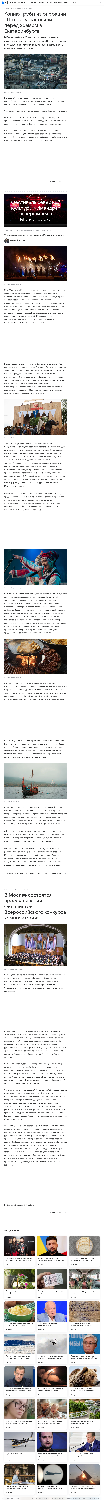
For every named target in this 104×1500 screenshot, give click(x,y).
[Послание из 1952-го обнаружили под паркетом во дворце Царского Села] (84, 1316)
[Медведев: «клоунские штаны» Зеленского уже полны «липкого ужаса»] (19, 1381)
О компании (9, 1498)
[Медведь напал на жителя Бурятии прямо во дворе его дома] (84, 1381)
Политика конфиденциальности (91, 1498)
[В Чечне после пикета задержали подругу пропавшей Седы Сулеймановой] (19, 1414)
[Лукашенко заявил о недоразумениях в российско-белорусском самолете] (19, 1447)
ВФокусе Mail (27, 230)
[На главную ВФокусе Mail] (10, 2)
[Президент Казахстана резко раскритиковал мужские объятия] (84, 1349)
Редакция (34, 1498)
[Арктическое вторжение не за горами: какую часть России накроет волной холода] (19, 1349)
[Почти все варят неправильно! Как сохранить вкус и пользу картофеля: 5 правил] (19, 1316)
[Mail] (3, 2)
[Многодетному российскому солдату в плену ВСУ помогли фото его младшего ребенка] (84, 1284)
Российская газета (28, 890)
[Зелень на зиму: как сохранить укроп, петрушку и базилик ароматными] (84, 1414)
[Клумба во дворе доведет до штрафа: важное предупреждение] (19, 1284)
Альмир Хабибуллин (18, 240)
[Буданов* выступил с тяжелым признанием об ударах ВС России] (52, 1447)
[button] (35, 72)
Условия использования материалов (50, 1498)
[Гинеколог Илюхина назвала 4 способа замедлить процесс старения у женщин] (19, 1479)
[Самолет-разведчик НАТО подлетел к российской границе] (52, 1479)
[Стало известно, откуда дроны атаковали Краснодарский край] (52, 1349)
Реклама (17, 1498)
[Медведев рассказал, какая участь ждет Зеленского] (84, 1447)
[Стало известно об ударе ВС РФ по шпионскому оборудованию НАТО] (84, 1479)
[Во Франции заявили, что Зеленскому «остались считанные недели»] (52, 1251)
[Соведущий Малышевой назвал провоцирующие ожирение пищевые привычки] (84, 1251)
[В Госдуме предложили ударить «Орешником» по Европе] (52, 1381)
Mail (3, 1498)
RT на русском (28, 8)
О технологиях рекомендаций (71, 1498)
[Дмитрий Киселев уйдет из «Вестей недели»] (52, 1316)
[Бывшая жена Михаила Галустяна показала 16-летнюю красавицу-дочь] (19, 1251)
